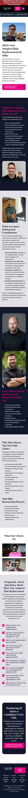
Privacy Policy (17, 787)
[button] (14, 627)
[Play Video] (14, 550)
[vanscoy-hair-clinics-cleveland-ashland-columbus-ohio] (6, 8)
